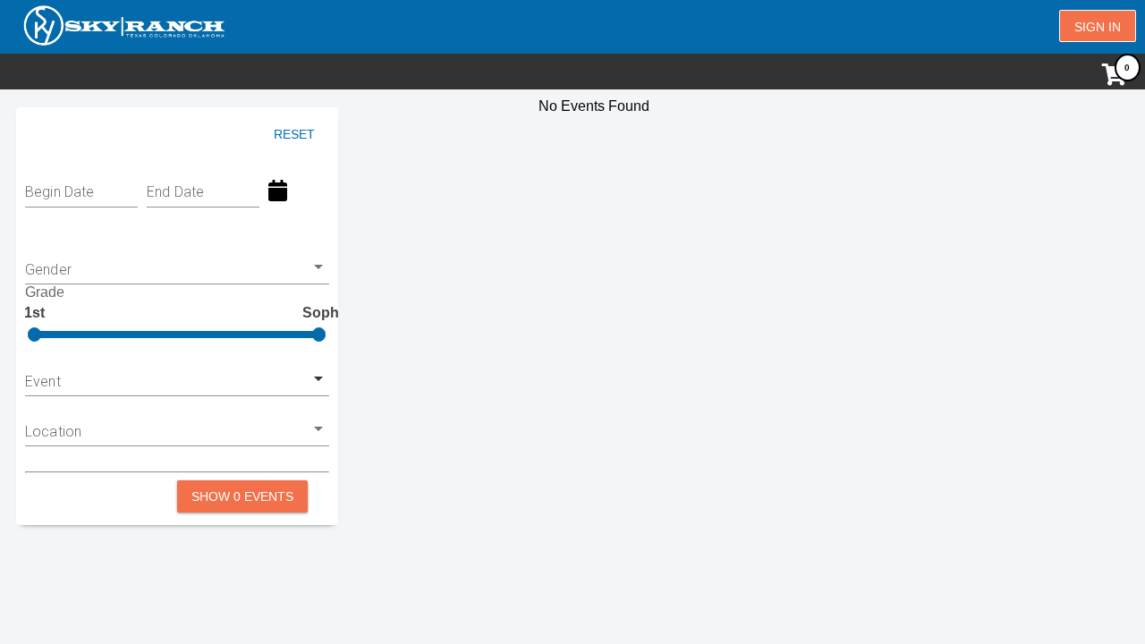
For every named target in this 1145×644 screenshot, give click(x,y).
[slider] (34, 334)
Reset (294, 134)
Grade (44, 292)
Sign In (1097, 27)
